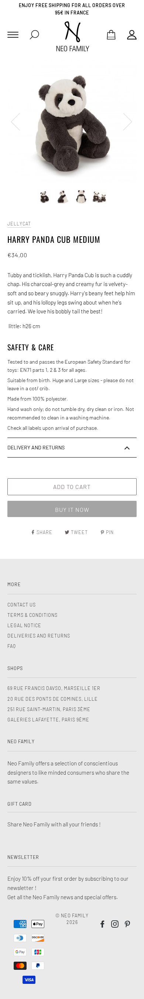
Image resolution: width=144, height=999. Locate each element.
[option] (72, 121)
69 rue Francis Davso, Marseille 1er (53, 688)
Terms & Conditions (32, 615)
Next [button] (123, 121)
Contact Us (21, 604)
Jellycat (19, 223)
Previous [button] (19, 121)
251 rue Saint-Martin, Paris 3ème (48, 709)
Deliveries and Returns (38, 635)
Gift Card (19, 803)
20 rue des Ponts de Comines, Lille (52, 698)
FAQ (11, 646)
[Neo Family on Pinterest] (127, 925)
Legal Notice (24, 625)
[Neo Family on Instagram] (115, 925)
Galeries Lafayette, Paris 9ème (48, 719)
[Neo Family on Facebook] (102, 925)
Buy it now (72, 509)
